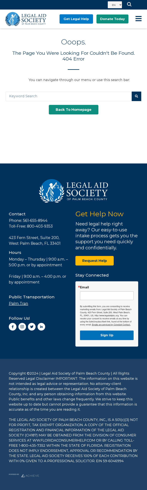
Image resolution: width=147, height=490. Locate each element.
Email (84, 287)
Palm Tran (18, 303)
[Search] (136, 96)
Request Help (94, 261)
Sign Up (106, 335)
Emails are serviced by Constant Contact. (111, 324)
